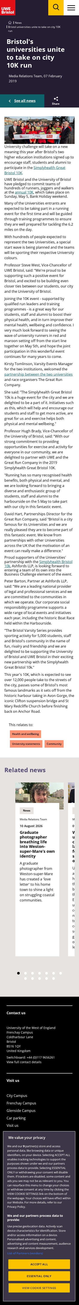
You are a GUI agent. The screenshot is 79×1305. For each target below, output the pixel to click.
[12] (53, 978)
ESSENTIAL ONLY (39, 1276)
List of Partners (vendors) (25, 1253)
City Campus (17, 1095)
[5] (46, 973)
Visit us (12, 1125)
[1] (18, 973)
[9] (32, 978)
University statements (26, 744)
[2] (25, 973)
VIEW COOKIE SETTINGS (39, 1288)
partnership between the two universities (38, 374)
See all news (25, 100)
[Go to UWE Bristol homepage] (10, 23)
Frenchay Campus (21, 1103)
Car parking (16, 1118)
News (18, 23)
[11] (46, 978)
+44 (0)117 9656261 (41, 1057)
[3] (32, 973)
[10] (39, 978)
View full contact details (24, 1062)
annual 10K (24, 192)
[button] (55, 101)
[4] (39, 973)
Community (54, 744)
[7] (60, 973)
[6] (53, 973)
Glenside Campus (21, 1110)
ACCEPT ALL (39, 1264)
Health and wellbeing (25, 734)
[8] (25, 978)
